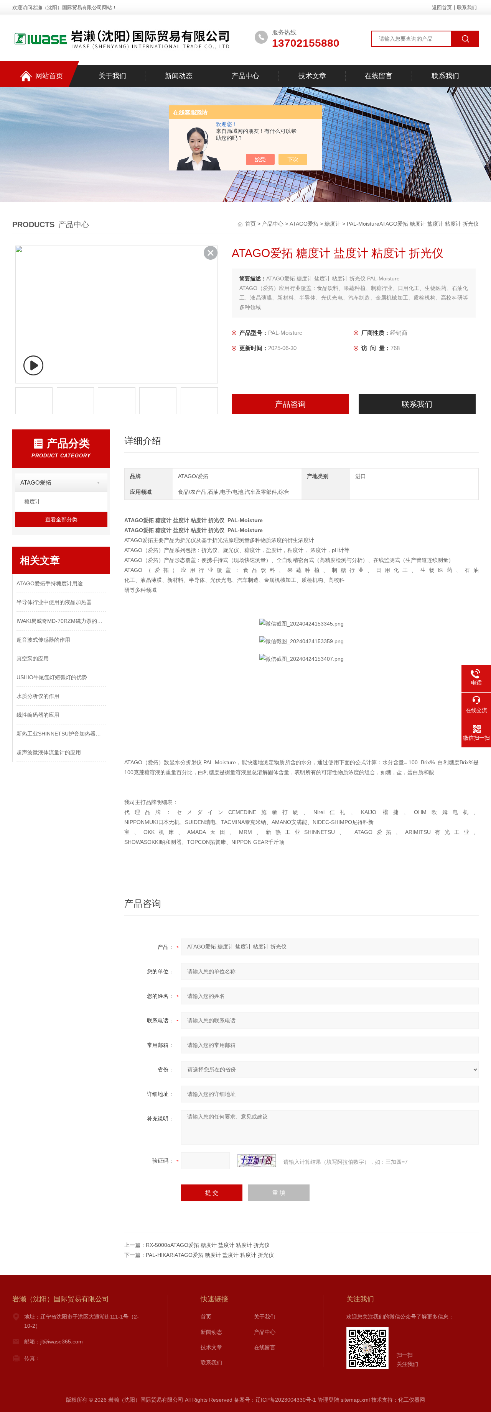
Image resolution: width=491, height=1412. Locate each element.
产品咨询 (290, 404)
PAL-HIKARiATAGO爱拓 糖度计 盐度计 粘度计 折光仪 (210, 1255)
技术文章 (312, 76)
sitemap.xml (355, 1400)
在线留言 (378, 76)
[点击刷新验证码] (256, 1160)
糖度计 (333, 224)
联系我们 (467, 7)
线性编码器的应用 (37, 715)
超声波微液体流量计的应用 (48, 752)
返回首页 (442, 7)
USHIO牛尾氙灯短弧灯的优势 (51, 677)
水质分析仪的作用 (37, 696)
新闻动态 (179, 76)
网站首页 (49, 76)
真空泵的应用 (32, 658)
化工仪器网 (411, 1400)
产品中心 (245, 76)
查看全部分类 (61, 519)
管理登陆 (328, 1400)
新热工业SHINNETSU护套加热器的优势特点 (61, 734)
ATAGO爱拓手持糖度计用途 (49, 583)
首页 (251, 224)
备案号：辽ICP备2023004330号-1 (275, 1400)
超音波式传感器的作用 (43, 640)
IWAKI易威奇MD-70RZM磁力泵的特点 (61, 621)
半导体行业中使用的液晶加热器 (54, 602)
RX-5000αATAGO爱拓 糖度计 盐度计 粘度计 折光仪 (208, 1245)
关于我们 (112, 76)
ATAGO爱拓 (304, 224)
